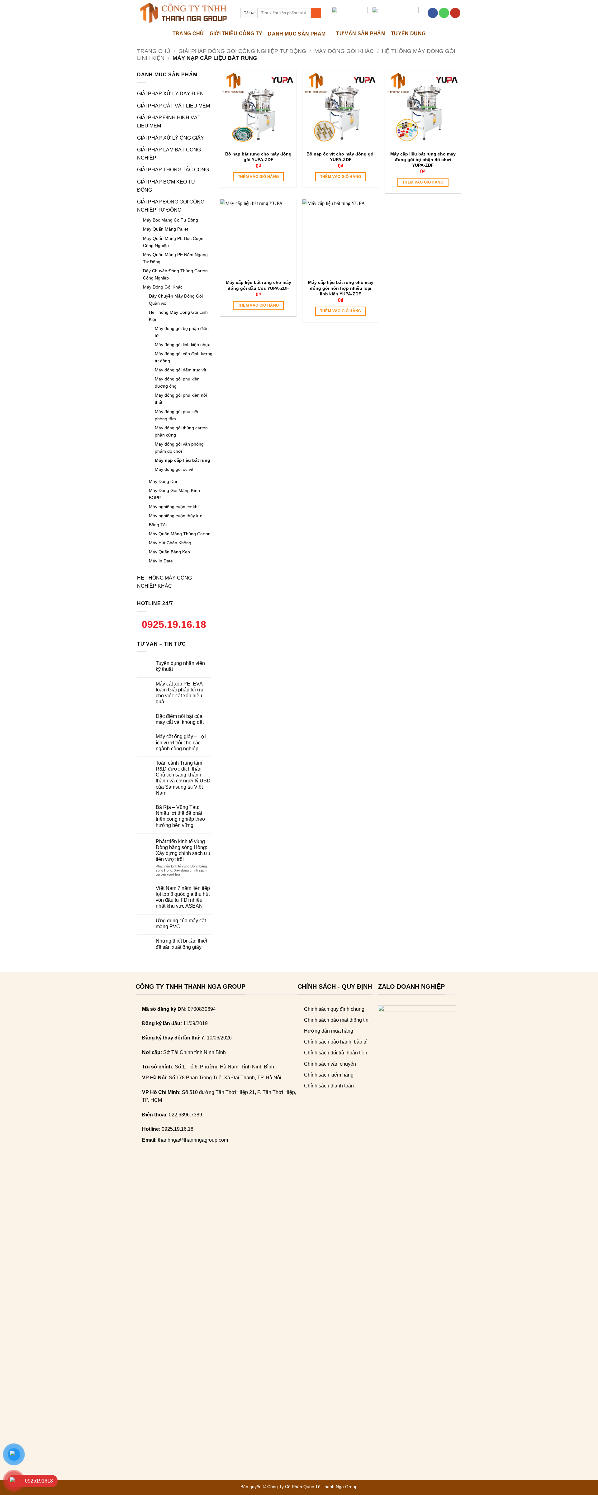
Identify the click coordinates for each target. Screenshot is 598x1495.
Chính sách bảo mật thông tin (336, 1020)
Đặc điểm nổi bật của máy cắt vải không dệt (180, 719)
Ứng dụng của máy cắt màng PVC (181, 923)
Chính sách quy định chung (334, 1009)
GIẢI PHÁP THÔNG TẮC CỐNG (173, 169)
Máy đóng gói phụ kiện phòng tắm (177, 415)
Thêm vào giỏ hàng (258, 177)
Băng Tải (158, 524)
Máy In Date (161, 560)
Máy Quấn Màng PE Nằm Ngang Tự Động (175, 258)
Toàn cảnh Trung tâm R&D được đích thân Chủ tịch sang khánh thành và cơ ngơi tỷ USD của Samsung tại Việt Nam (183, 777)
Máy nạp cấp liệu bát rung (182, 460)
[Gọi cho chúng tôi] (444, 13)
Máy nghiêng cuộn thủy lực (175, 515)
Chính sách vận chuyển (330, 1064)
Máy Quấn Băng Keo (169, 551)
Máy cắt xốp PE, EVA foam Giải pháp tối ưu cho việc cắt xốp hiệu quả (179, 693)
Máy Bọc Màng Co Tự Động (170, 219)
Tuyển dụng (408, 33)
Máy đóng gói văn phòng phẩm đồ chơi (179, 448)
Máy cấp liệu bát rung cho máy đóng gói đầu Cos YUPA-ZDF (258, 285)
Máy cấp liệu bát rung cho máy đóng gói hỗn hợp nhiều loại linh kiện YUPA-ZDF (340, 288)
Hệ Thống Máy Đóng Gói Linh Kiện (178, 316)
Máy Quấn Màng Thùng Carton (180, 533)
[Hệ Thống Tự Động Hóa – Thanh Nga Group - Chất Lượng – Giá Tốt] (184, 13)
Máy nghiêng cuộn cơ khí (174, 506)
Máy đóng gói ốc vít (174, 469)
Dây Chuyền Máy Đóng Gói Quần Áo (176, 300)
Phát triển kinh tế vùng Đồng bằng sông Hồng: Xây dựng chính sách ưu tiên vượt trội (183, 850)
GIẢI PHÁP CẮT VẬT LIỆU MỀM (173, 105)
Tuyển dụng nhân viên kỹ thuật (180, 666)
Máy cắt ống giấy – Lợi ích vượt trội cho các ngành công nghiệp (181, 742)
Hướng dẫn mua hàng (328, 1031)
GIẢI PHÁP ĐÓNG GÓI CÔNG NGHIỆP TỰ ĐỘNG (242, 51)
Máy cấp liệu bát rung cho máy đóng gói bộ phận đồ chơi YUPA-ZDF (423, 159)
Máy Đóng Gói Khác (344, 51)
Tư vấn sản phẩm (360, 33)
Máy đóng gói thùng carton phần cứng (181, 431)
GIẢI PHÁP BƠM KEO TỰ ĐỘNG (166, 186)
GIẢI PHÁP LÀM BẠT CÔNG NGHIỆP (169, 153)
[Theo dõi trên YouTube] (455, 13)
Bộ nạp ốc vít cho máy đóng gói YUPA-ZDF (340, 156)
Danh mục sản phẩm (296, 33)
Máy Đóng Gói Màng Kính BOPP (174, 494)
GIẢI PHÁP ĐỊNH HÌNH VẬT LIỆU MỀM (169, 121)
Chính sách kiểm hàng (329, 1074)
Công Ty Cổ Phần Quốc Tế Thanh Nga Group (312, 1486)
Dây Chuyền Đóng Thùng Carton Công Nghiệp (175, 274)
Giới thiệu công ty (236, 33)
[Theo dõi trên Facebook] (433, 13)
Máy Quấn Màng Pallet (165, 229)
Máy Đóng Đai (163, 481)
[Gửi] (316, 13)
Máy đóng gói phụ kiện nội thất (181, 399)
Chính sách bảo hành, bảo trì (336, 1041)
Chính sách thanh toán (329, 1085)
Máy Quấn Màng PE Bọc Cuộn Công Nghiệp (173, 242)
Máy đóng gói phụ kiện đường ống (177, 382)
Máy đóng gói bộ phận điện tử (182, 332)
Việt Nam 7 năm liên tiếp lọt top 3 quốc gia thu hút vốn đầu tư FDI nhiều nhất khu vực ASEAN (183, 897)
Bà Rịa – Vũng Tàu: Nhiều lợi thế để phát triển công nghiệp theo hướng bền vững (180, 816)
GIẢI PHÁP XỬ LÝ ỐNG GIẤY (170, 138)
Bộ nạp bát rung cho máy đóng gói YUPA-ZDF (258, 156)
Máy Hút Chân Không (170, 542)
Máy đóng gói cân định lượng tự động (183, 357)
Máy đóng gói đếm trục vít (180, 369)
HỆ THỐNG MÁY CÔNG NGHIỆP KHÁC (164, 582)
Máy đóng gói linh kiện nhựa (183, 344)
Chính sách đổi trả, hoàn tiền (335, 1052)
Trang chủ (153, 51)
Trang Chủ (188, 33)
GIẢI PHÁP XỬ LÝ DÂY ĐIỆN (170, 93)
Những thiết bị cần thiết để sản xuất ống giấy (181, 943)
